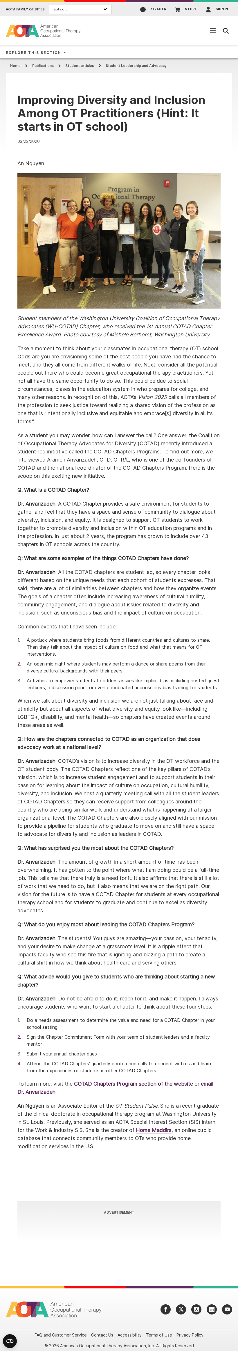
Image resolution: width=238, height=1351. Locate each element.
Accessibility (130, 1334)
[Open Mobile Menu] (213, 30)
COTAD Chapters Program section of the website (133, 1084)
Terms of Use (159, 1334)
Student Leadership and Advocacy (136, 65)
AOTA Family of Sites (25, 9)
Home (15, 65)
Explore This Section (33, 52)
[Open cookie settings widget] (10, 1341)
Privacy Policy (189, 1334)
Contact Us (102, 1334)
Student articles (79, 65)
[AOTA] (43, 30)
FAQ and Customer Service (61, 1334)
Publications (43, 65)
